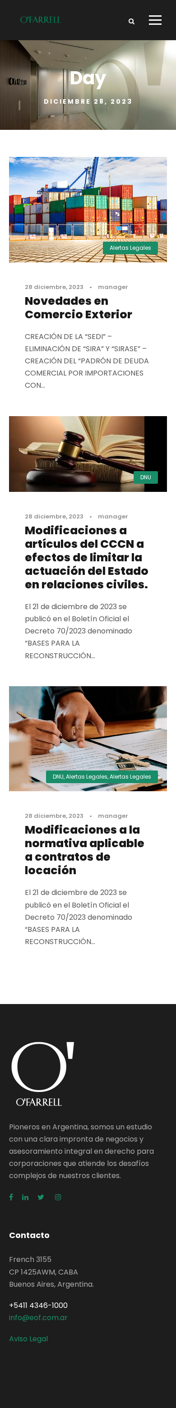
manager (113, 287)
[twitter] (41, 1197)
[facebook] (11, 1197)
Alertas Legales (130, 248)
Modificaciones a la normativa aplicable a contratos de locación (84, 850)
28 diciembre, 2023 (54, 287)
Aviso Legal (28, 1339)
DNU (145, 477)
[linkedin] (25, 1197)
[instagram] (58, 1197)
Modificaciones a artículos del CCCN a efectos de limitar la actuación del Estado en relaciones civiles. (86, 557)
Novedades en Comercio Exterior (78, 307)
